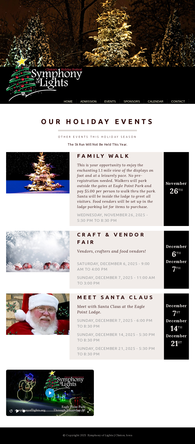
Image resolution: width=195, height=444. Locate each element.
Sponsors (132, 101)
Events (110, 101)
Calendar (155, 101)
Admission (88, 101)
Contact (178, 101)
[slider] (48, 411)
